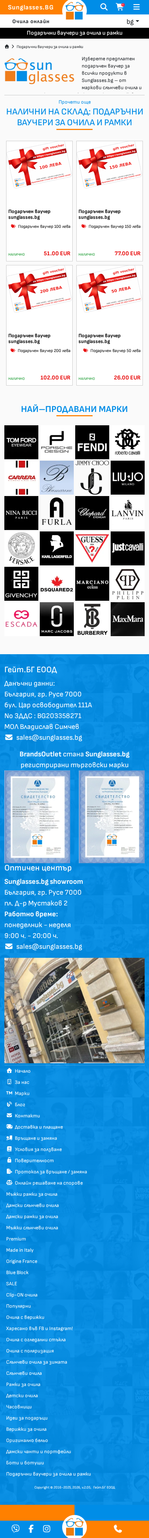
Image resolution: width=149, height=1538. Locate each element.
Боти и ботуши (25, 1463)
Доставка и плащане (38, 1127)
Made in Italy (20, 1250)
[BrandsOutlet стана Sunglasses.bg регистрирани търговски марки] (37, 816)
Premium (16, 1239)
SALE (11, 1284)
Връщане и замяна (35, 1138)
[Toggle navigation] (136, 7)
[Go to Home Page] (6, 46)
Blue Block (17, 1272)
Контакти (26, 1116)
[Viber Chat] (15, 1529)
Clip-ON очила (22, 1295)
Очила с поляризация (30, 1351)
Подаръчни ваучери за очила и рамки (50, 46)
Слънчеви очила (24, 1373)
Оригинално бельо (27, 1440)
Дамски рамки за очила (32, 1216)
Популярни (18, 1306)
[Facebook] (31, 1529)
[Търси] (103, 7)
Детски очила (22, 1396)
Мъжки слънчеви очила (32, 1228)
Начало (22, 1071)
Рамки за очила (23, 1384)
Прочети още (75, 102)
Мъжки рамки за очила (32, 1194)
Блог (19, 1105)
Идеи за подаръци (27, 1418)
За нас (21, 1082)
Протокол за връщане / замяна (50, 1172)
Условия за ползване (37, 1149)
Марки (21, 1093)
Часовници (19, 1407)
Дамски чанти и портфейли (38, 1451)
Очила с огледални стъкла (36, 1340)
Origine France (21, 1261)
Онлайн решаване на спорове (48, 1183)
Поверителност (33, 1160)
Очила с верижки (25, 1317)
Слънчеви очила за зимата (36, 1362)
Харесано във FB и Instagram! (39, 1328)
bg (130, 22)
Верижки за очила (26, 1429)
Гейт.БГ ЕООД (104, 1487)
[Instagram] (47, 1529)
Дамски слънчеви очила (32, 1205)
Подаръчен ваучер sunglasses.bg (29, 214)
